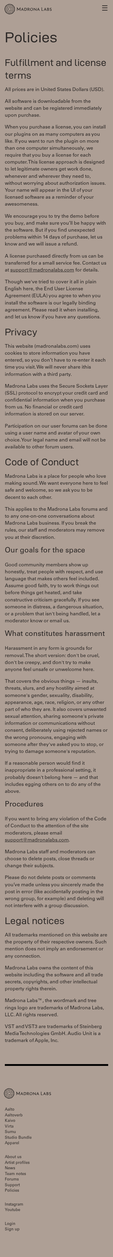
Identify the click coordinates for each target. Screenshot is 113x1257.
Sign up (12, 1230)
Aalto (9, 1110)
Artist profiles (17, 1163)
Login (10, 1224)
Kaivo (10, 1121)
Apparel (12, 1143)
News (10, 1169)
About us (13, 1157)
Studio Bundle (18, 1138)
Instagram (14, 1205)
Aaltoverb (14, 1116)
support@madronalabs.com (42, 270)
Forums (12, 1180)
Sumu (10, 1132)
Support (12, 1185)
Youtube (12, 1210)
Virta (9, 1127)
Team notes (15, 1174)
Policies (12, 1191)
